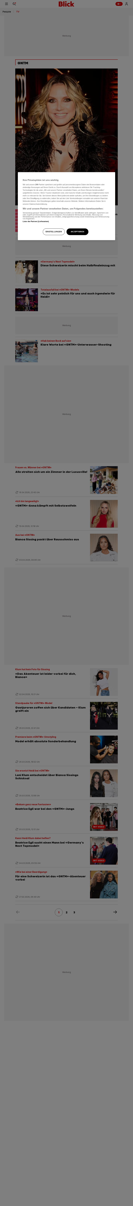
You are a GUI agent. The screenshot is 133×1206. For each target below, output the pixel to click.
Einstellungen (54, 232)
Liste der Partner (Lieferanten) (36, 222)
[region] (66, 206)
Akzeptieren (77, 232)
